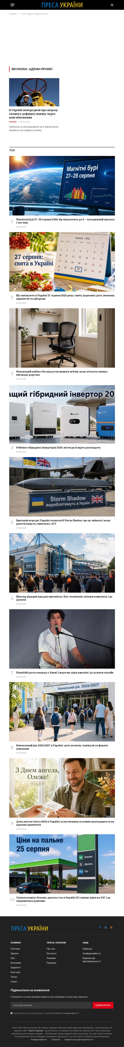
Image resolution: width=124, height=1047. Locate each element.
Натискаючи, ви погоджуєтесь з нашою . (46, 1013)
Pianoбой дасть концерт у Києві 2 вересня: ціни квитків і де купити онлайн (65, 672)
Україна (13, 122)
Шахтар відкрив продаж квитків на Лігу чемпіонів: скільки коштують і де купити (64, 598)
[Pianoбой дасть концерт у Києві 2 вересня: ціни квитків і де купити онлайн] (62, 639)
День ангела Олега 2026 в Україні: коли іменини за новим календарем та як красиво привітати (65, 823)
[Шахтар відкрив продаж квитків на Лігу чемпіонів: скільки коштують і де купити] (62, 563)
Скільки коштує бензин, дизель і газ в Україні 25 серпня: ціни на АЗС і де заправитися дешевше (63, 899)
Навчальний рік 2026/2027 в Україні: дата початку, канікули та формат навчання (62, 747)
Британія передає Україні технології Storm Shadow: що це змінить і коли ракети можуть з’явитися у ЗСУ (63, 522)
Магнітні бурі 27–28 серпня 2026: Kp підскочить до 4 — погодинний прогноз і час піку (65, 221)
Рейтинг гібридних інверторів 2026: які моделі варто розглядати (58, 447)
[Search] (111, 5)
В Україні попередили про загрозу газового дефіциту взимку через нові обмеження (33, 113)
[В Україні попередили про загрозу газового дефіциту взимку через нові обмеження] (34, 92)
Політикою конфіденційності (65, 1013)
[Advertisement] (62, 40)
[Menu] (13, 5)
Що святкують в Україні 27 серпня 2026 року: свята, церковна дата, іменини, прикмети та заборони (65, 297)
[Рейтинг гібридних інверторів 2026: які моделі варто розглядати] (62, 414)
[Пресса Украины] (62, 5)
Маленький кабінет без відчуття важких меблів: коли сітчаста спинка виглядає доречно (62, 373)
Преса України (36, 1030)
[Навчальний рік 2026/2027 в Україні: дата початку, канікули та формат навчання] (62, 711)
